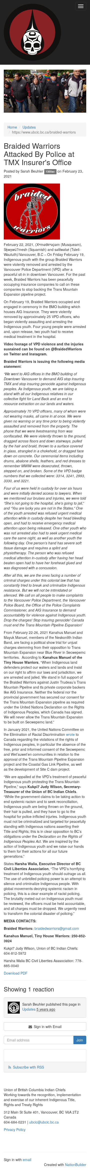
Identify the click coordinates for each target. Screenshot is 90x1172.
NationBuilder (75, 1164)
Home (12, 127)
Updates (29, 127)
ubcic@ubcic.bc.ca (44, 1122)
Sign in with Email (47, 1026)
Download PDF (16, 973)
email (27, 1159)
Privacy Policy (15, 1129)
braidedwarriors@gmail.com (56, 928)
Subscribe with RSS (28, 1067)
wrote (70, 734)
